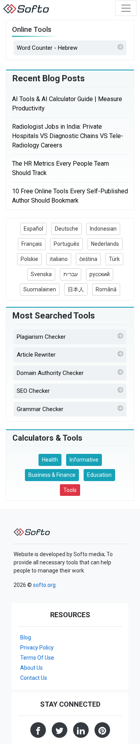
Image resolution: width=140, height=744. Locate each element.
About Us (31, 668)
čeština (88, 259)
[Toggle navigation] (126, 8)
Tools (70, 490)
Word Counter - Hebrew (47, 47)
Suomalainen (39, 289)
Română (106, 289)
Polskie (29, 259)
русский (99, 274)
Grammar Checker (40, 409)
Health (50, 460)
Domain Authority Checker (50, 372)
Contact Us (33, 678)
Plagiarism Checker (41, 336)
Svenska (41, 274)
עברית (70, 274)
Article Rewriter (36, 354)
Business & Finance (51, 475)
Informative (84, 460)
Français (31, 244)
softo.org (44, 585)
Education (99, 475)
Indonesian (103, 229)
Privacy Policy (37, 647)
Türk (114, 259)
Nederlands (105, 244)
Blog (25, 637)
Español (33, 229)
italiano (59, 259)
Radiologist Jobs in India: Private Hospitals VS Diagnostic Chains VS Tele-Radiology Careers (67, 136)
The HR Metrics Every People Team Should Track (60, 168)
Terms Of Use (37, 658)
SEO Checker (33, 390)
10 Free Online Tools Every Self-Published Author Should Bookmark (70, 195)
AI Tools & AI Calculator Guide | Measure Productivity (67, 103)
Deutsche (66, 229)
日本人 (76, 289)
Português (66, 244)
